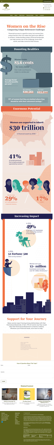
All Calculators (17, 423)
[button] (16, 15)
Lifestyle (16, 420)
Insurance (16, 417)
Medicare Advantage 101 (9, 401)
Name (2, 365)
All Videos (16, 422)
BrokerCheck (42, 414)
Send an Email (47, 7)
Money (16, 419)
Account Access (48, 1)
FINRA (27, 430)
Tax (15, 418)
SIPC (28, 430)
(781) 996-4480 (47, 9)
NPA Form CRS (26, 427)
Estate (16, 416)
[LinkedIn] (1, 1)
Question (2, 372)
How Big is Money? (27, 401)
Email (29, 365)
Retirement (17, 414)
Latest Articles (17, 421)
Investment (17, 415)
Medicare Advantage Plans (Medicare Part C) (44, 402)
